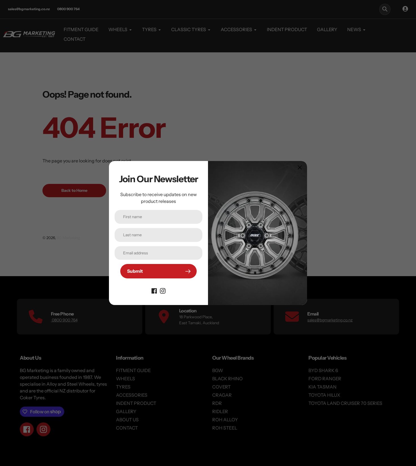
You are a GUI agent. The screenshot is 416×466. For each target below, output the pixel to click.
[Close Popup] (299, 167)
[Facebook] (154, 290)
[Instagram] (163, 290)
